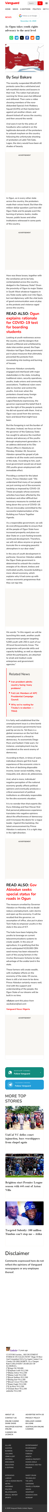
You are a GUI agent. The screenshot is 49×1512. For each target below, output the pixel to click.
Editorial (9, 1459)
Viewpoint (30, 1492)
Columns (9, 1454)
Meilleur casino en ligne (33, 1422)
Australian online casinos (35, 1428)
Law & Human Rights (13, 1481)
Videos (28, 1489)
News (15, 9)
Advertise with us (35, 1414)
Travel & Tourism (33, 1486)
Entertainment (32, 1445)
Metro (7, 1484)
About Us (9, 1414)
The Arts (29, 1481)
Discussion (9, 1462)
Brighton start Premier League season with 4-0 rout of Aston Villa (23, 1185)
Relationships (11, 1492)
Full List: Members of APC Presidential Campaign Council (24, 696)
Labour (8, 1478)
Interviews (9, 1475)
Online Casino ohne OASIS (12, 1422)
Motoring (9, 1486)
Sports (8, 1498)
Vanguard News (12, 3)
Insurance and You (33, 1465)
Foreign (29, 1454)
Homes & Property (33, 1459)
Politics (37, 9)
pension (29, 1468)
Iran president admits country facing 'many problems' (21, 685)
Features (29, 1451)
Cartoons (30, 1484)
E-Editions (25, 9)
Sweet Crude (31, 1475)
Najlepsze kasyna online (13, 1428)
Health (28, 1456)
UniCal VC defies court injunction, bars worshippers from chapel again (22, 1138)
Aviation (8, 1448)
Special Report (11, 1495)
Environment (31, 1448)
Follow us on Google (29, 16)
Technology (31, 1478)
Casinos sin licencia (10, 1433)
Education (9, 1465)
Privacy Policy (33, 1418)
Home (7, 9)
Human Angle (31, 1462)
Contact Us (11, 1418)
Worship (29, 1498)
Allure (8, 1445)
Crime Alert (10, 1456)
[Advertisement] (24, 172)
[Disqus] (24, 1312)
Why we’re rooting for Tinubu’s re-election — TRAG (22, 708)
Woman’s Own (31, 1495)
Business (8, 1451)
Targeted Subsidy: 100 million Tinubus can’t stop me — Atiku (23, 1231)
